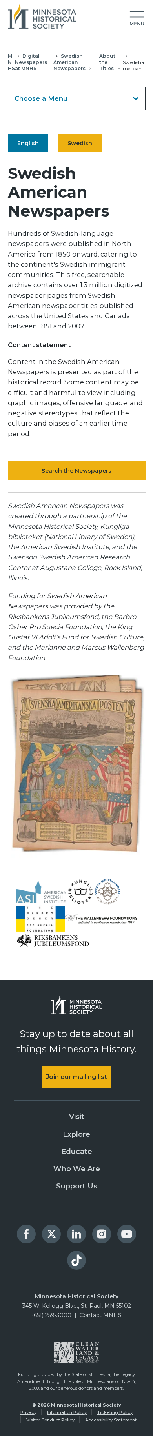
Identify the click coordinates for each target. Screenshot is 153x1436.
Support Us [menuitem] (76, 1186)
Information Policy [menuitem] (67, 1412)
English (28, 143)
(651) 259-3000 (51, 1315)
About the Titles (107, 62)
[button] (137, 18)
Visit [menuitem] (76, 1116)
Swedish (79, 143)
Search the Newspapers (76, 470)
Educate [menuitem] (76, 1151)
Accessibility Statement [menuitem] (111, 1420)
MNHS (11, 62)
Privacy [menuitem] (28, 1412)
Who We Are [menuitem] (76, 1169)
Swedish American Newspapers (69, 62)
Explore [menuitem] (76, 1134)
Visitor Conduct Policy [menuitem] (50, 1420)
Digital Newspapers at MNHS (31, 62)
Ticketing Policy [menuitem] (115, 1412)
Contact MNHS (101, 1315)
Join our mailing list (76, 1077)
